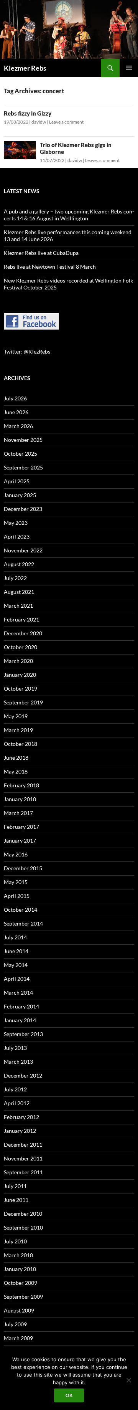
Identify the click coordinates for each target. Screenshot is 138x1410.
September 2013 (23, 1034)
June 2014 (16, 951)
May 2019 (16, 716)
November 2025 (23, 439)
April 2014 (17, 978)
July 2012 (15, 1089)
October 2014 (20, 909)
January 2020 (20, 674)
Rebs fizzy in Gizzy (27, 113)
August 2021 (19, 591)
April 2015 (17, 896)
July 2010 (15, 1241)
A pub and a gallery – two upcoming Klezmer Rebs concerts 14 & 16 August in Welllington (69, 215)
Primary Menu (129, 68)
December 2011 (23, 1144)
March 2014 (18, 992)
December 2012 (23, 1075)
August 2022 (19, 564)
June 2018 (16, 757)
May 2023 (16, 522)
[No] (128, 1380)
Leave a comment (66, 122)
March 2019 (18, 730)
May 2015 (16, 882)
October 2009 (20, 1282)
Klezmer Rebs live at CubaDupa (41, 253)
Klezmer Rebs (25, 68)
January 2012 (20, 1130)
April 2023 (17, 536)
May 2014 (16, 965)
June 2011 (16, 1200)
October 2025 (20, 453)
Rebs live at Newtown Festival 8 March (50, 266)
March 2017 (18, 813)
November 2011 (23, 1158)
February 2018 (21, 785)
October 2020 (20, 647)
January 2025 (20, 495)
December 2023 (23, 509)
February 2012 (21, 1117)
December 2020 (23, 633)
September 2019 (23, 702)
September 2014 (23, 923)
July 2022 (15, 578)
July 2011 (15, 1186)
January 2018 (20, 799)
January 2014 (20, 1020)
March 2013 (18, 1061)
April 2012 (17, 1103)
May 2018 (16, 771)
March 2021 (18, 605)
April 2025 (17, 481)
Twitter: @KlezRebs (27, 351)
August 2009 (19, 1310)
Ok (69, 1395)
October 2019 (20, 688)
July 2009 (15, 1324)
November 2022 (23, 550)
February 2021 (21, 619)
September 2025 (23, 467)
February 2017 (21, 826)
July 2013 (15, 1048)
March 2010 (18, 1255)
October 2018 (20, 744)
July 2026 (15, 398)
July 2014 (15, 937)
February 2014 (21, 1006)
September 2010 (23, 1227)
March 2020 (18, 661)
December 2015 (23, 868)
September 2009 (23, 1296)
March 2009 (18, 1338)
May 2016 (16, 854)
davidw (38, 122)
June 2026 (16, 412)
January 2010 (20, 1269)
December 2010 (23, 1213)
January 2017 (20, 840)
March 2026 (18, 426)
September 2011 (23, 1172)
